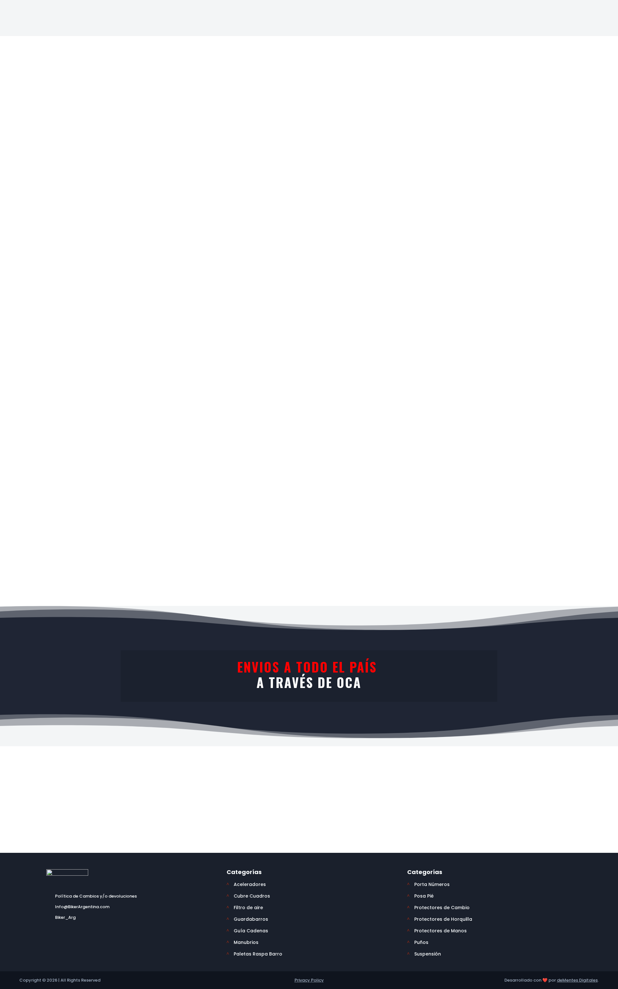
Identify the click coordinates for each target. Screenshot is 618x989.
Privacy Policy (309, 980)
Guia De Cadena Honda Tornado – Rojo (419, 435)
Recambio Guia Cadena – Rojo (309, 432)
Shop (61, 30)
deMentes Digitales (577, 980)
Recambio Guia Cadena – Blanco (88, 432)
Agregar (419, 162)
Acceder (505, 30)
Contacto (506, 8)
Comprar (88, 463)
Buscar (390, 11)
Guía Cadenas (183, 51)
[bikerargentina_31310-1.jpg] (229, 143)
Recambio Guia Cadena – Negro (198, 432)
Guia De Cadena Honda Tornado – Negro (530, 435)
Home (37, 30)
